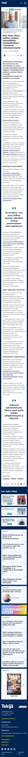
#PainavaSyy (18, 9)
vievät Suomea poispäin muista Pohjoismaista (12, 199)
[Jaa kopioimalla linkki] (24, 484)
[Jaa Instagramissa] (12, 484)
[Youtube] (11, 749)
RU (8, 612)
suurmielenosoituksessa (10, 154)
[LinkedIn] (8, 749)
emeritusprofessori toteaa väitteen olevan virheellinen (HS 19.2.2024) (13, 243)
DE (7, 609)
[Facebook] (5, 749)
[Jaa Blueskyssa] (21, 484)
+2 (22, 9)
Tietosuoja (4, 745)
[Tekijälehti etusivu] (4, 3)
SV (20, 609)
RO (24, 609)
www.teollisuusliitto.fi (8, 718)
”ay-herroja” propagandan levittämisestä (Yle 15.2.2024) (11, 174)
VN (4, 612)
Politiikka (13, 478)
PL (17, 609)
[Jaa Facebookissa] (15, 484)
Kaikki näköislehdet (7, 736)
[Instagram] (2, 749)
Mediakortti (5, 742)
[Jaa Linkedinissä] (18, 484)
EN (13, 609)
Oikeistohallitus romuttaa (10, 120)
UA (11, 612)
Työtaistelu (20, 478)
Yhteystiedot (5, 739)
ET (10, 609)
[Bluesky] (14, 749)
